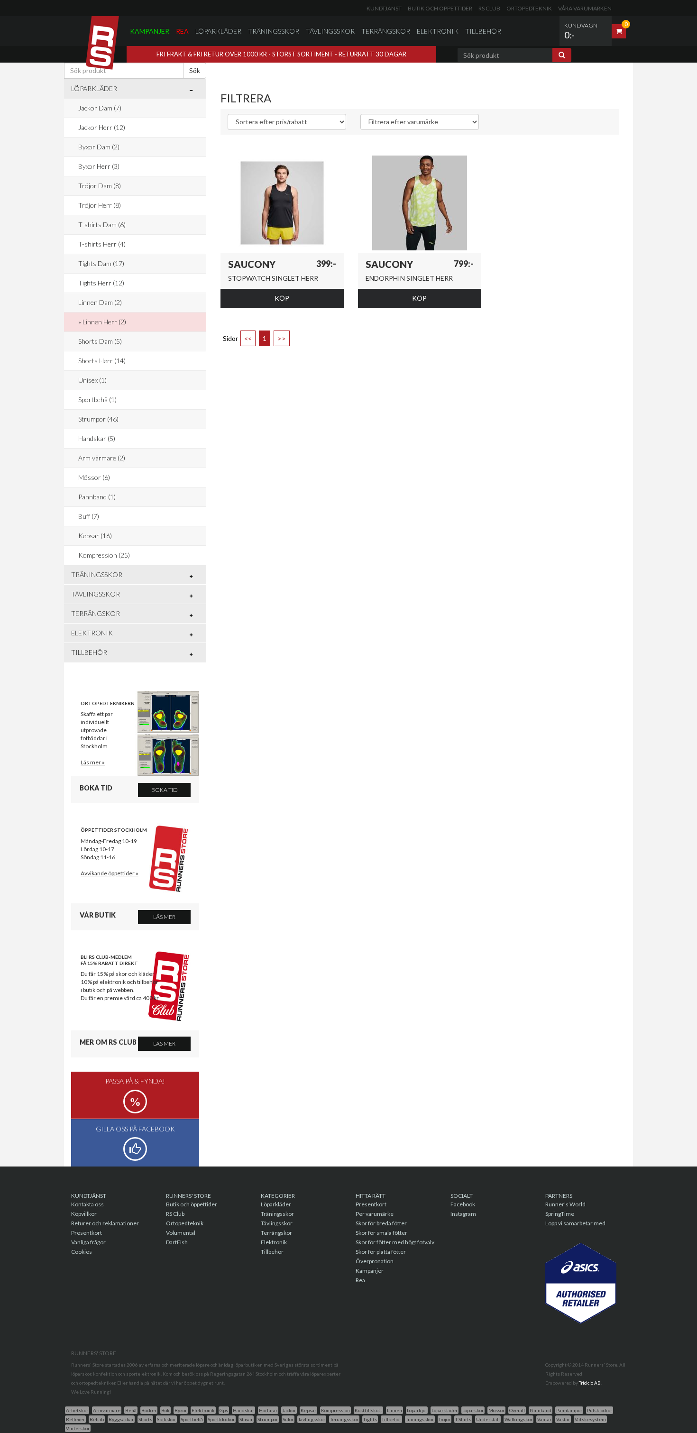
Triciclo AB (590, 1383)
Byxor (180, 1410)
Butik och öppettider (440, 8)
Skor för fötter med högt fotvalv (395, 1242)
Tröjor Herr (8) (99, 205)
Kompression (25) (104, 555)
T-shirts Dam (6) (102, 224)
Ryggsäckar (121, 1419)
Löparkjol (417, 1410)
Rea (182, 31)
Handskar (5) (96, 438)
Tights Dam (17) (101, 263)
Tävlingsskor (330, 31)
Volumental (180, 1232)
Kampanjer (149, 31)
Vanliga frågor (88, 1242)
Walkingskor (518, 1419)
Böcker (148, 1410)
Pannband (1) (97, 497)
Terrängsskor (344, 1419)
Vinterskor (78, 1428)
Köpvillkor (84, 1213)
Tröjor (444, 1419)
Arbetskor (77, 1410)
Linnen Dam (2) (100, 302)
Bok (165, 1410)
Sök (194, 70)
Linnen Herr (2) (104, 322)
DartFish (177, 1242)
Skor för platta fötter (381, 1251)
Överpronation (375, 1261)
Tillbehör (483, 31)
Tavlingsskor (311, 1419)
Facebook (462, 1204)
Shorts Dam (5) (100, 341)
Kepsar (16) (95, 536)
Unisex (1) (92, 380)
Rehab (97, 1419)
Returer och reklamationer (105, 1223)
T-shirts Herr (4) (102, 244)
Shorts (145, 1419)
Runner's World (565, 1204)
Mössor (496, 1410)
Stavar (246, 1419)
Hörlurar (268, 1410)
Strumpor (267, 1419)
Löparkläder (218, 31)
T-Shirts (463, 1419)
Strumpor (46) (98, 419)
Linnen (394, 1410)
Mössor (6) (94, 477)
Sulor (288, 1419)
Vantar (544, 1419)
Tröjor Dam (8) (99, 186)
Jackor (289, 1410)
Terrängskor (385, 31)
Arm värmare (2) (101, 458)
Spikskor (166, 1419)
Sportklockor (221, 1419)
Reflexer (75, 1419)
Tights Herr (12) (101, 283)
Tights (370, 1419)
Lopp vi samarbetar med (575, 1223)
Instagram (463, 1213)
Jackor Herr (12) (101, 127)
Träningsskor (273, 31)
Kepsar (308, 1410)
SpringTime (559, 1213)
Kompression (335, 1410)
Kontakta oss (87, 1204)
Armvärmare (106, 1410)
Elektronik (438, 31)
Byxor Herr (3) (98, 166)
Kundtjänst (384, 8)
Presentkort (86, 1232)
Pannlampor (569, 1410)
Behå (131, 1410)
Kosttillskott (368, 1410)
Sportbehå (192, 1419)
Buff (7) (88, 516)
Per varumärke (375, 1213)
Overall (517, 1410)
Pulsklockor (599, 1410)
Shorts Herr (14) (102, 361)
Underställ (488, 1419)
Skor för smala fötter (381, 1232)
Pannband (540, 1410)
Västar (563, 1419)
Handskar (243, 1410)
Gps (224, 1410)
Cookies (81, 1251)
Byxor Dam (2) (98, 147)
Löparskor (473, 1410)
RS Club (489, 8)
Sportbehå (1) (97, 399)
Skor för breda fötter (381, 1223)
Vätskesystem (590, 1419)
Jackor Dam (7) (99, 108)
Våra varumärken (585, 8)
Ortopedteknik (529, 8)
